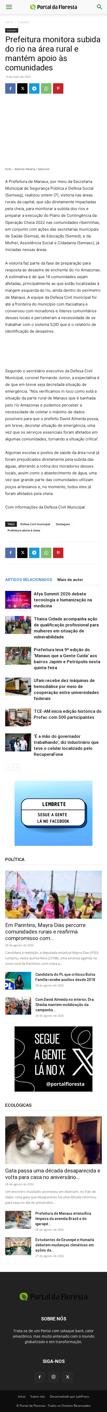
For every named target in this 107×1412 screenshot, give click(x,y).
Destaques (63, 524)
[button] (9, 7)
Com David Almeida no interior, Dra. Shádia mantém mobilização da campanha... (65, 1004)
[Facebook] (10, 88)
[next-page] (17, 767)
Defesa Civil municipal (35, 524)
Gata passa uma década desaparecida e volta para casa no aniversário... (52, 1174)
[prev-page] (8, 767)
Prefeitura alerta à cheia (24, 530)
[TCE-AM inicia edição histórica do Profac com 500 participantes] (18, 717)
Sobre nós (37, 1396)
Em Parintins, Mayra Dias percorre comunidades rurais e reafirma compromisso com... (45, 931)
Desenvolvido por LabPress (69, 1396)
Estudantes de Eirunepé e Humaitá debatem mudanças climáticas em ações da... (64, 1245)
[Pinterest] (58, 88)
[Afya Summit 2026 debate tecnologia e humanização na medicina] (18, 600)
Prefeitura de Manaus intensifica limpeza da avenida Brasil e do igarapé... (63, 1218)
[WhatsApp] (46, 88)
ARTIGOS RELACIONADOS (28, 579)
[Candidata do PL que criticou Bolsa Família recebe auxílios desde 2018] (18, 981)
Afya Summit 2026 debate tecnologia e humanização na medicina (63, 599)
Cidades (23, 22)
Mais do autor (70, 579)
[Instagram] (53, 1377)
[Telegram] (34, 88)
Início (9, 22)
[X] (22, 88)
